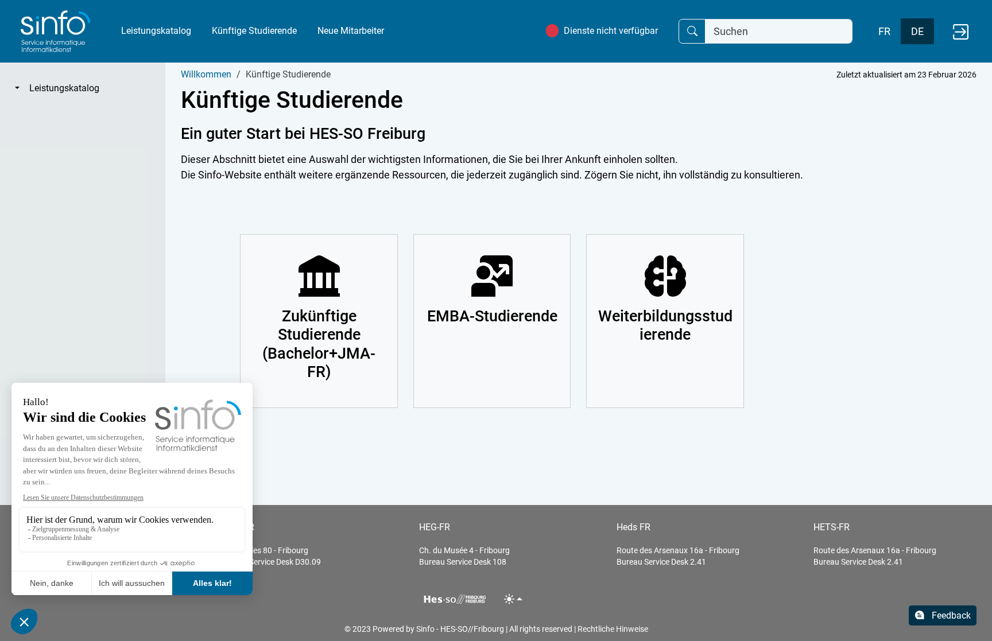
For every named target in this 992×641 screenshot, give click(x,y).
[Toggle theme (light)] (513, 599)
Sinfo (425, 629)
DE (917, 31)
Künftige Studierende (254, 30)
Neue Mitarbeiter (350, 30)
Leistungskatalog (156, 30)
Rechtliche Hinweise (613, 629)
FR (884, 31)
